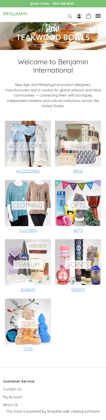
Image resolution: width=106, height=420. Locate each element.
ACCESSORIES (28, 171)
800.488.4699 (63, 3)
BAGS (78, 171)
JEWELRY (28, 289)
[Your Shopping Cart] (88, 15)
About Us (10, 405)
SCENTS (78, 289)
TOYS (28, 349)
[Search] (70, 16)
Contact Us (12, 389)
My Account (12, 397)
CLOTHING (28, 230)
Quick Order (40, 3)
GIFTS (78, 230)
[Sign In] (79, 15)
